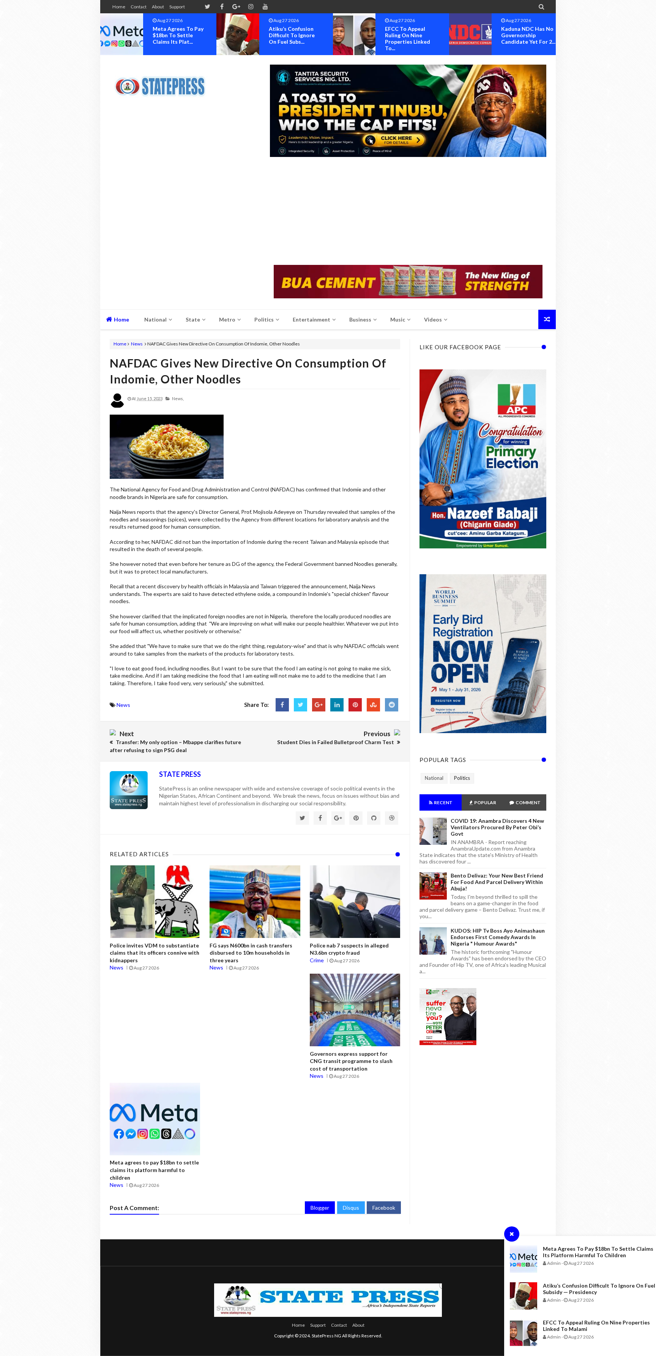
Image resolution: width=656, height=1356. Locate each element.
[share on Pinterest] (355, 705)
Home (118, 7)
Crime (317, 960)
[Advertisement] (408, 211)
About (158, 7)
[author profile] (117, 406)
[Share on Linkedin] (337, 705)
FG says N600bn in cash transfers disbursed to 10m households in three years (251, 952)
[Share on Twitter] (300, 705)
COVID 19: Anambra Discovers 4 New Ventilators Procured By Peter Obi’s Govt (497, 827)
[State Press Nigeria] (164, 82)
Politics (462, 778)
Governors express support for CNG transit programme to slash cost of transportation (351, 1061)
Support (177, 7)
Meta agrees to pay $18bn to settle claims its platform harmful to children (598, 1251)
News (137, 344)
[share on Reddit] (391, 705)
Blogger (320, 1207)
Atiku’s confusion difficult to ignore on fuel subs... (176, 35)
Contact (139, 7)
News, (178, 398)
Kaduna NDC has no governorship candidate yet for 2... (412, 35)
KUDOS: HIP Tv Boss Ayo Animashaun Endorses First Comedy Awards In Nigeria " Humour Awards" (498, 937)
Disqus (351, 1207)
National (434, 778)
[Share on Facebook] (282, 705)
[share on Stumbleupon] (373, 705)
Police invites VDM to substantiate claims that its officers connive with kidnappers (154, 952)
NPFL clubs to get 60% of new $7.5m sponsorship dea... (525, 35)
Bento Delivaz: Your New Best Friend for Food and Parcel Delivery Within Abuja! (497, 882)
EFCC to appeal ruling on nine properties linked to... (291, 38)
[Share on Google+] (318, 705)
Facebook (383, 1207)
